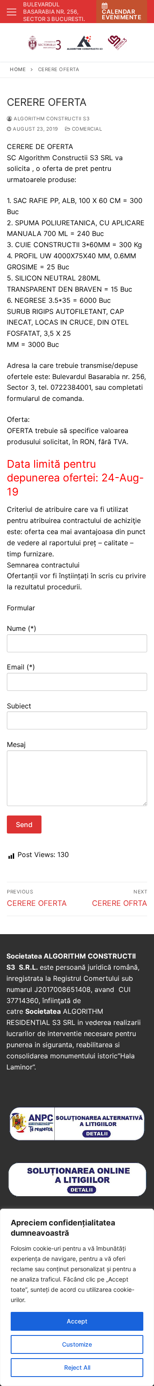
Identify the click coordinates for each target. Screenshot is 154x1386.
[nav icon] (11, 12)
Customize (77, 1344)
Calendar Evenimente (121, 14)
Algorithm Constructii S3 (50, 119)
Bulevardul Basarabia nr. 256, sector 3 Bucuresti (53, 11)
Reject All (77, 1367)
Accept (77, 1321)
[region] (77, 1297)
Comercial (86, 129)
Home (18, 69)
